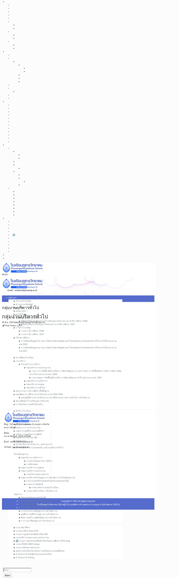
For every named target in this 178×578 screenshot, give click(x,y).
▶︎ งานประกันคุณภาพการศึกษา (35, 155)
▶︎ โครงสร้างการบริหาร (26, 62)
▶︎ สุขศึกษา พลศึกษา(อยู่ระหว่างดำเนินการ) (35, 208)
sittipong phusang (22, 322)
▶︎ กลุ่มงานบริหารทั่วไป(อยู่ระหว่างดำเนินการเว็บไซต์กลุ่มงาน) (44, 171)
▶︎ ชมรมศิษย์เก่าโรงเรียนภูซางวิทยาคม (28, 95)
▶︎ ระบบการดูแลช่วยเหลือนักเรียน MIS (27, 228)
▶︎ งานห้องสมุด (27, 158)
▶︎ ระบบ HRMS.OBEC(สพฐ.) (23, 238)
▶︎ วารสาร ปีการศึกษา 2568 (28, 35)
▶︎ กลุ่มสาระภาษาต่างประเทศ (23, 121)
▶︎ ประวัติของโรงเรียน (20, 55)
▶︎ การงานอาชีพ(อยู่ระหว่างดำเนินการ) (33, 215)
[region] (78, 368)
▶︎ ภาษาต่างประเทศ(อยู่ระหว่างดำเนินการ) (35, 205)
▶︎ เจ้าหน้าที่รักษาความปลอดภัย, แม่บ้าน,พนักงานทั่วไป (35, 141)
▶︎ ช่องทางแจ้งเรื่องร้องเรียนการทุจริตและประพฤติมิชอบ (35, 245)
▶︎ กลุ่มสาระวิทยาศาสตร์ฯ (22, 111)
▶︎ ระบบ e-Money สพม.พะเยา (23, 241)
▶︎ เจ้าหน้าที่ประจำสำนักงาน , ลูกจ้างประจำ (29, 138)
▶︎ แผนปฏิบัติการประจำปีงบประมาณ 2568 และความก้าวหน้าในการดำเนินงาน (51, 91)
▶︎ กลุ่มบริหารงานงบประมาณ (34, 65)
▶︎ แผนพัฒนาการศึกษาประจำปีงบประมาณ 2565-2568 (35, 88)
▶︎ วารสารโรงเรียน (18, 31)
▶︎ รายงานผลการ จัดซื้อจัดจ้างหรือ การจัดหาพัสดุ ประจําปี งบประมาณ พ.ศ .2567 (62, 71)
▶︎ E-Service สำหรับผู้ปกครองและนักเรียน (29, 248)
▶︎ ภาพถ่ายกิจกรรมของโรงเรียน (40, 181)
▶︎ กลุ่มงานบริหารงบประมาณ (29, 165)
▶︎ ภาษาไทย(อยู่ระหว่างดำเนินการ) (31, 198)
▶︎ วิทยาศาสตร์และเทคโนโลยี (29, 191)
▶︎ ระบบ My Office (18, 221)
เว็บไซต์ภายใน (11, 145)
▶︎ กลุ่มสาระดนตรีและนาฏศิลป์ (24, 128)
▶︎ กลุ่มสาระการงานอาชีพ (22, 131)
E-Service (9, 218)
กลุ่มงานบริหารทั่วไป (20, 307)
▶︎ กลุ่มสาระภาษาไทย (20, 115)
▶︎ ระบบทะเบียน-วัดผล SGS (22, 225)
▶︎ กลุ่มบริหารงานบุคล (31, 78)
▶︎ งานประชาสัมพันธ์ (30, 178)
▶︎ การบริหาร (16, 58)
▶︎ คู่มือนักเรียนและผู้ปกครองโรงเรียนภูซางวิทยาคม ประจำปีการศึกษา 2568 (50, 25)
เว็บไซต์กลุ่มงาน (17, 148)
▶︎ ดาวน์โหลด (16, 18)
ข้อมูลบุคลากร (11, 101)
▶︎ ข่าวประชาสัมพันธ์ (19, 8)
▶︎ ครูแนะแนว (16, 135)
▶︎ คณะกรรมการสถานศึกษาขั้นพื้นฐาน (28, 85)
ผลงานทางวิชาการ (13, 258)
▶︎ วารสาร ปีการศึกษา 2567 (28, 38)
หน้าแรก (9, 2)
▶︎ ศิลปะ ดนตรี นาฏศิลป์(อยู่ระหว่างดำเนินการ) (37, 211)
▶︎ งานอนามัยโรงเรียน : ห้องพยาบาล (37, 185)
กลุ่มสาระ (14, 188)
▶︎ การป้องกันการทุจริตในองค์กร (25, 98)
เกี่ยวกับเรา (10, 51)
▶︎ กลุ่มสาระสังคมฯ (19, 118)
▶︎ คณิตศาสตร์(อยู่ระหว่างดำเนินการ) (32, 195)
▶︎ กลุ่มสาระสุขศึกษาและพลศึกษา (25, 125)
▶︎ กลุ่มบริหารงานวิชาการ (32, 75)
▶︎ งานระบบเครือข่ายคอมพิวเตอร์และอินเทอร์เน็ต (43, 175)
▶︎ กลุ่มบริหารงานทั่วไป (31, 81)
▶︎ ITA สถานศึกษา (18, 41)
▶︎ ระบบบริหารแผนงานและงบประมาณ (28, 231)
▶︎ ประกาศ (15, 12)
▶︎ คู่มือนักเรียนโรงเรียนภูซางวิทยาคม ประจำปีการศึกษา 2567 (44, 28)
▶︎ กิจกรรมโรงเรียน (19, 5)
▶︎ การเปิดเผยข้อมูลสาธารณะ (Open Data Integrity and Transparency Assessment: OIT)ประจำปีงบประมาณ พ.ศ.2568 (69, 45)
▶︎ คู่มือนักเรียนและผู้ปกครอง (23, 22)
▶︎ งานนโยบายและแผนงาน (33, 168)
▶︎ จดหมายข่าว (17, 15)
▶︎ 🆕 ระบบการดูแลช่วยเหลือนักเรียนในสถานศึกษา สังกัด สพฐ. (38, 235)
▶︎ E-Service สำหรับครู (20, 251)
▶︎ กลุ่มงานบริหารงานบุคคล (28, 161)
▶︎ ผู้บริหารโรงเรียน (19, 105)
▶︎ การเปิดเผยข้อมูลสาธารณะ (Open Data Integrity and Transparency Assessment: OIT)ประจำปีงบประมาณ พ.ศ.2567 (69, 48)
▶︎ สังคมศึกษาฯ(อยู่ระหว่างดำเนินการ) (33, 201)
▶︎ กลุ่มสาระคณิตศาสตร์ (21, 108)
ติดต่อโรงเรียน (11, 255)
